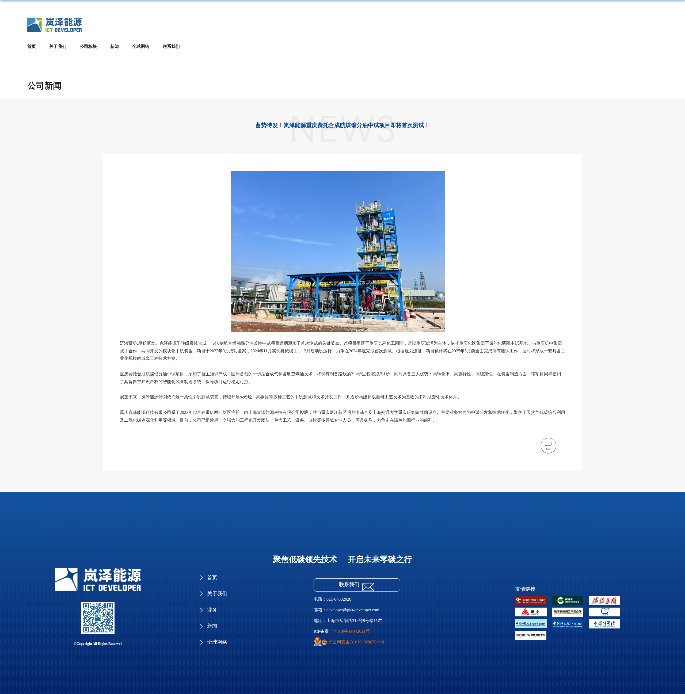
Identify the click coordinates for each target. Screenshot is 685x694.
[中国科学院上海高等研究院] (533, 620)
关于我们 (57, 46)
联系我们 (171, 46)
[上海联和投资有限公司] (533, 597)
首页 (31, 46)
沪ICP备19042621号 (351, 631)
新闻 (114, 46)
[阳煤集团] (607, 597)
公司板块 (88, 46)
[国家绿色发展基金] (570, 597)
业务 (212, 610)
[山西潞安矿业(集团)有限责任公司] (533, 609)
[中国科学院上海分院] (570, 620)
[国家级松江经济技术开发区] (533, 632)
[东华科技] (607, 609)
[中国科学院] (607, 620)
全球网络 (140, 46)
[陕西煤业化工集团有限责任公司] (570, 609)
